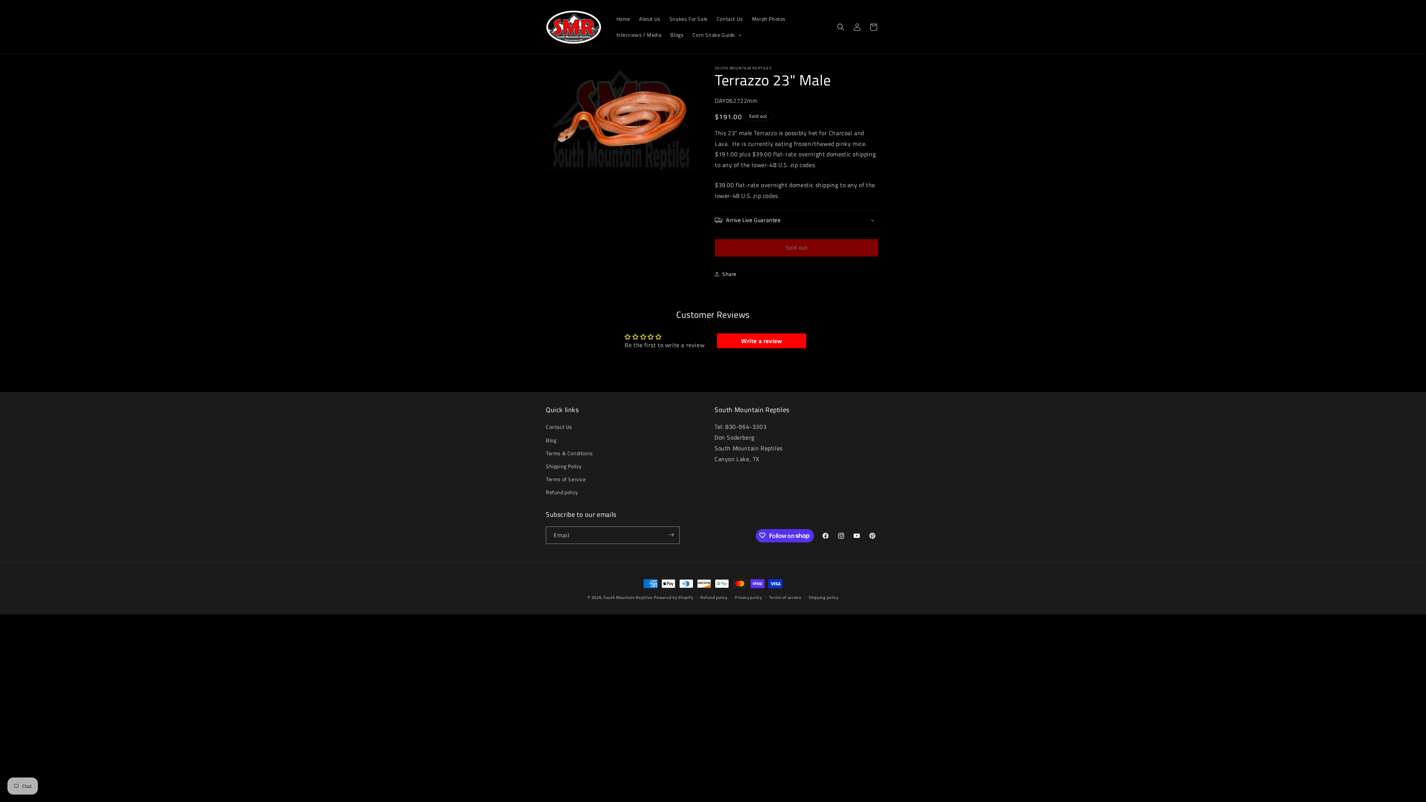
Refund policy (562, 492)
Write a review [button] (761, 340)
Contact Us (559, 427)
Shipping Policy (564, 466)
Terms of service (785, 597)
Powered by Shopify (673, 597)
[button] (716, 35)
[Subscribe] (671, 535)
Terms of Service (566, 479)
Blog (551, 440)
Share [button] (729, 274)
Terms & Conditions (569, 453)
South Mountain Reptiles (627, 597)
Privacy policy (748, 597)
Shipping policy (824, 597)
